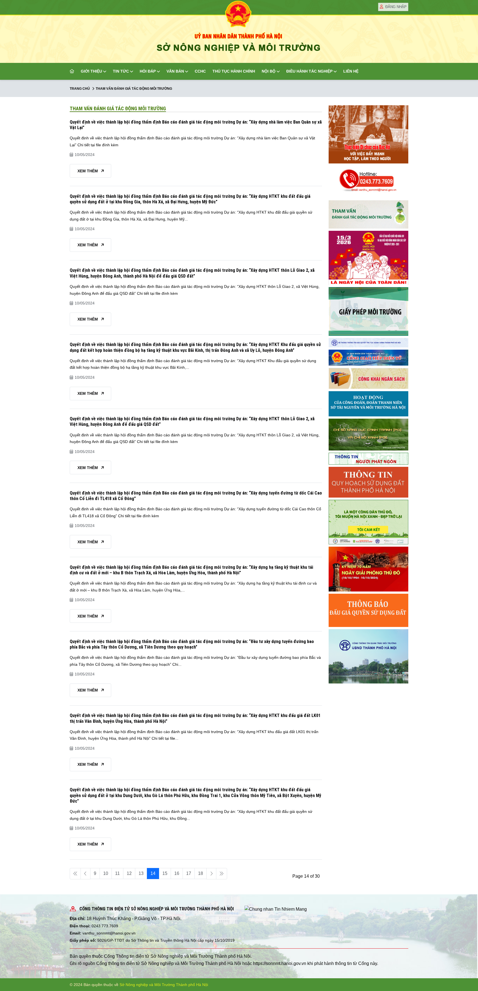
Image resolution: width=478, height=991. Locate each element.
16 (176, 873)
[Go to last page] (221, 873)
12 (129, 873)
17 (188, 873)
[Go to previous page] (85, 873)
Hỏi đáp (148, 71)
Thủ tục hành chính (233, 71)
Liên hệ (350, 71)
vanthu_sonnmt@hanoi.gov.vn (109, 933)
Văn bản (175, 71)
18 (200, 873)
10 (105, 873)
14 (152, 873)
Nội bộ (269, 71)
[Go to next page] (211, 873)
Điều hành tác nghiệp (309, 71)
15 (164, 873)
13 (141, 873)
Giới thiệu (91, 71)
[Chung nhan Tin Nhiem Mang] (276, 909)
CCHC (200, 71)
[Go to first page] (75, 873)
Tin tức (121, 71)
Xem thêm (88, 171)
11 (117, 873)
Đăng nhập (396, 7)
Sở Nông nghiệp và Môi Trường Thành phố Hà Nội (163, 984)
